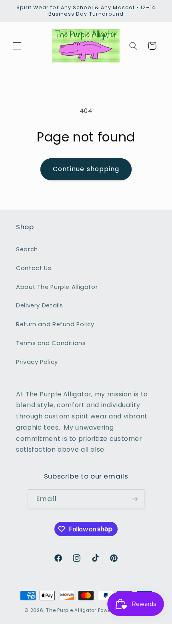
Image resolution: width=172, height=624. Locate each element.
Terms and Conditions (51, 343)
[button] (17, 45)
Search (27, 249)
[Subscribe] (134, 499)
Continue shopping (86, 169)
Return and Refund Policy (55, 324)
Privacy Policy (37, 362)
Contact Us (33, 268)
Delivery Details (39, 305)
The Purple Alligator (71, 610)
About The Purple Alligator (57, 287)
